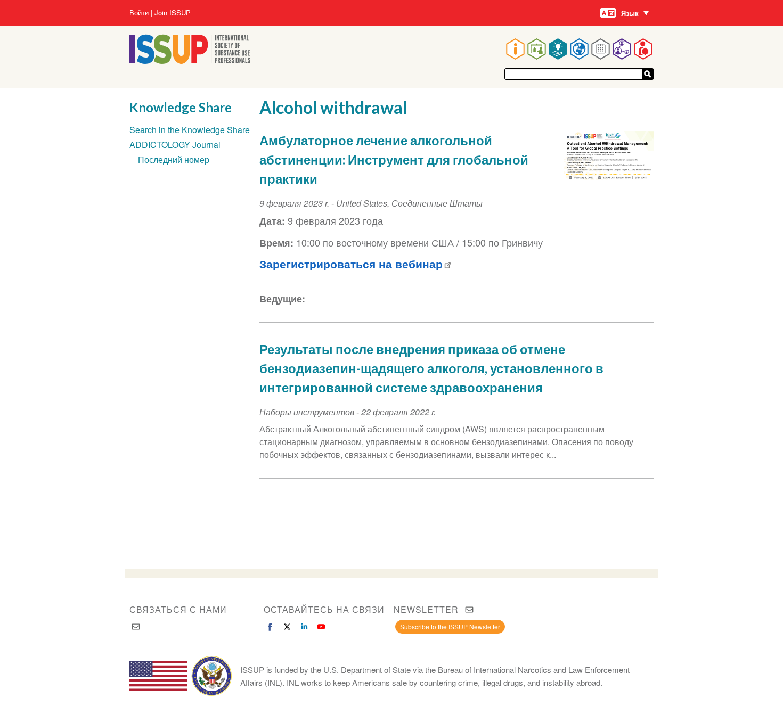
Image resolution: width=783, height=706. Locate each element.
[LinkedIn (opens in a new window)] (304, 626)
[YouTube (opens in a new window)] (321, 626)
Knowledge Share (180, 107)
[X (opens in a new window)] (287, 626)
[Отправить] (648, 74)
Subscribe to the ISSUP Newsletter (450, 626)
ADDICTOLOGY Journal (175, 144)
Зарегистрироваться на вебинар (351, 264)
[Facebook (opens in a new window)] (270, 626)
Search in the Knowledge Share (189, 130)
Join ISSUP (172, 13)
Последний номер (173, 159)
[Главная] (189, 60)
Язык (630, 13)
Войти (139, 13)
